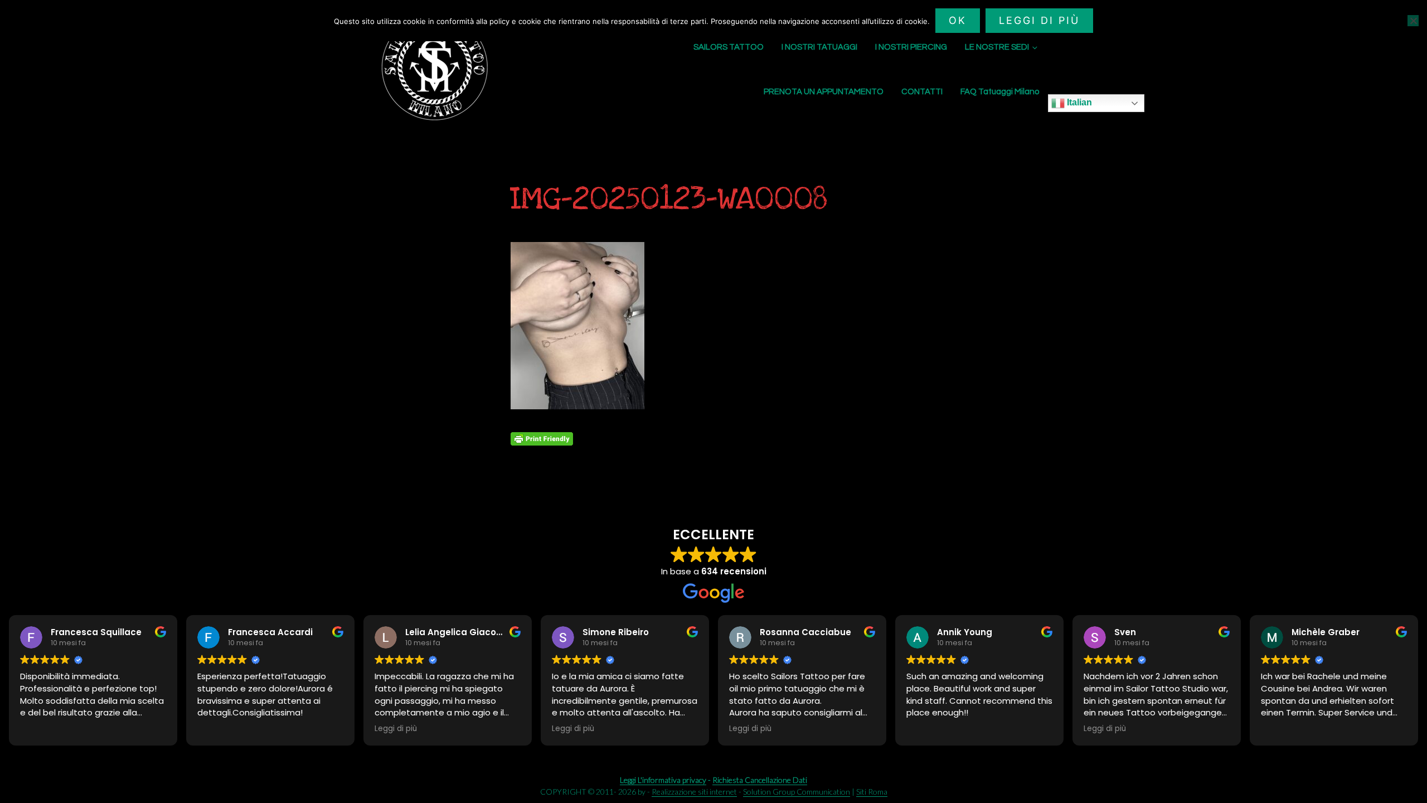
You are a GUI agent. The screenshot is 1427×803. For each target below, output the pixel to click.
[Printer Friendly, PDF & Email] (542, 439)
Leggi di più (1039, 20)
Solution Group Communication (796, 791)
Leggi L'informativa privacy (663, 780)
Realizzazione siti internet (694, 791)
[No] (1413, 20)
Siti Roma (871, 791)
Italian (1078, 102)
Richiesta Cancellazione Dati (759, 780)
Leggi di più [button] (396, 729)
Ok (958, 20)
